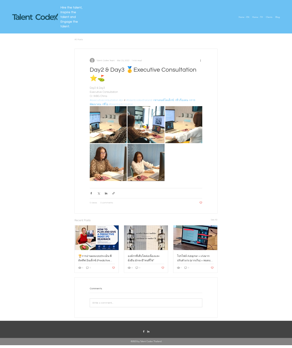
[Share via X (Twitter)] (98, 193)
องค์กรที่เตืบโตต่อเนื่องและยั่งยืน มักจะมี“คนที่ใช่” (144, 258)
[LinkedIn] (148, 331)
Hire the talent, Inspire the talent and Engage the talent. (71, 17)
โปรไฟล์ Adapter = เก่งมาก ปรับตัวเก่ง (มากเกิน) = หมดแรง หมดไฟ (195, 259)
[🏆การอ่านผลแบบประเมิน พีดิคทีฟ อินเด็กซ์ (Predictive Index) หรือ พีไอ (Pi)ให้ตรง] (97, 237)
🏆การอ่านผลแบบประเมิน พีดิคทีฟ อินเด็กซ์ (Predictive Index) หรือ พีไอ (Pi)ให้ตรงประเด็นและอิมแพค (95, 259)
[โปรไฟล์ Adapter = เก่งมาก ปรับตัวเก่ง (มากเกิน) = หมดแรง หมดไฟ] (195, 237)
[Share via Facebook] (91, 193)
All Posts (79, 39)
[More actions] (200, 60)
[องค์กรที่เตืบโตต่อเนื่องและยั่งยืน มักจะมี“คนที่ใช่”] (146, 237)
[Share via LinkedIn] (106, 193)
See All (214, 219)
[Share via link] (113, 193)
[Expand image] (108, 124)
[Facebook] (143, 331)
